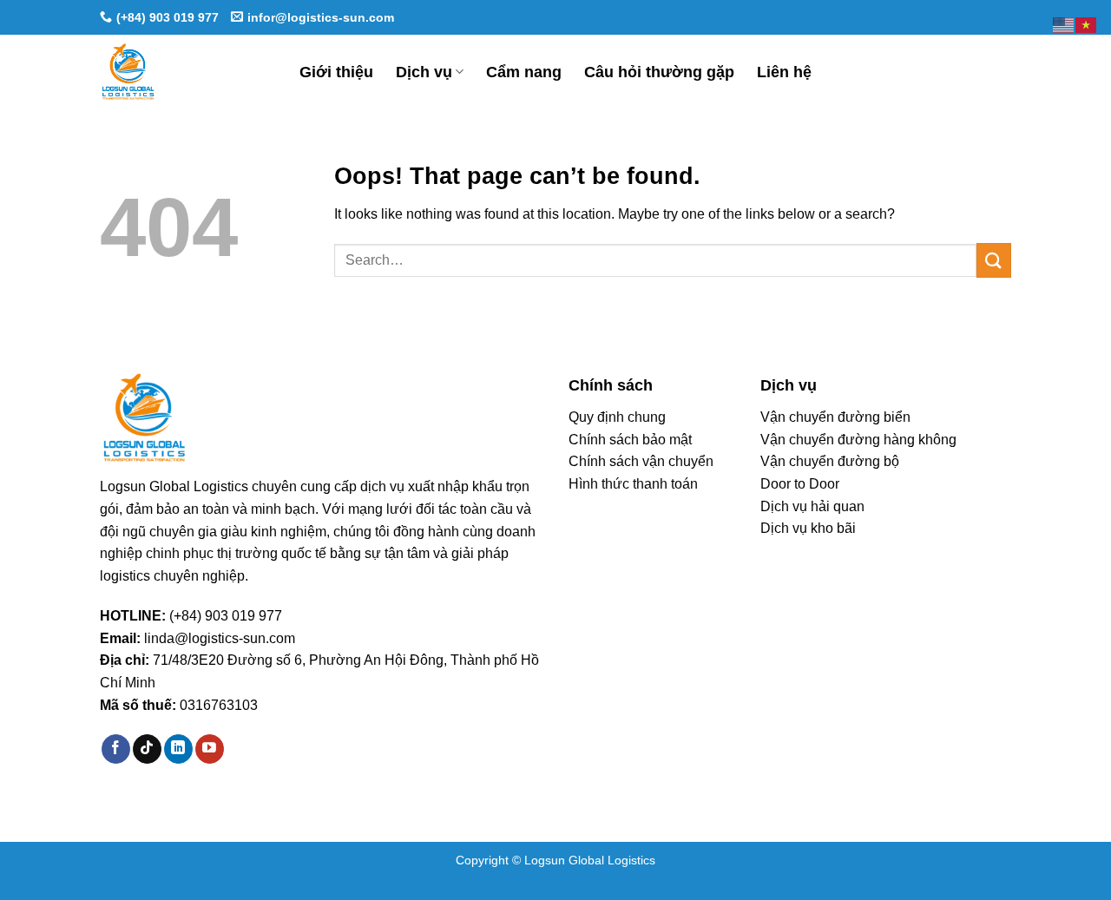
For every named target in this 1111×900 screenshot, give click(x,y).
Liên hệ (784, 72)
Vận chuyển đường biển (835, 417)
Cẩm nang (524, 72)
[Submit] (993, 260)
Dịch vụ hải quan (812, 506)
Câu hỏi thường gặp (659, 72)
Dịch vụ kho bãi (808, 528)
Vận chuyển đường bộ (829, 461)
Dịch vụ (424, 72)
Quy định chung (617, 417)
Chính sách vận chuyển (641, 461)
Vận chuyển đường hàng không (858, 439)
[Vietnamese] (1086, 23)
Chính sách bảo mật (630, 439)
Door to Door (799, 483)
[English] (1064, 23)
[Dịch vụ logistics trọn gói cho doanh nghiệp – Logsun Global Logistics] (186, 71)
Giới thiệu (336, 72)
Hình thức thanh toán (633, 483)
